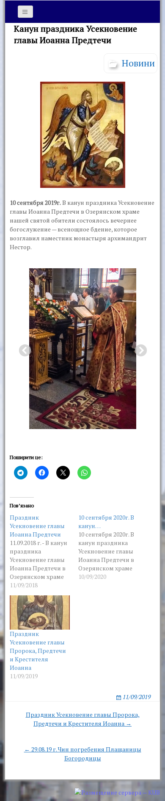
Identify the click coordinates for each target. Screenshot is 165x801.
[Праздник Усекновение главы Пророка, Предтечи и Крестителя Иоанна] (40, 612)
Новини (138, 63)
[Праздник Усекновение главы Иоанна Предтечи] (44, 551)
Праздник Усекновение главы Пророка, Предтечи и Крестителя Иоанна (38, 651)
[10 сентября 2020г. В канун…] (112, 547)
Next (138, 348)
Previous (22, 348)
